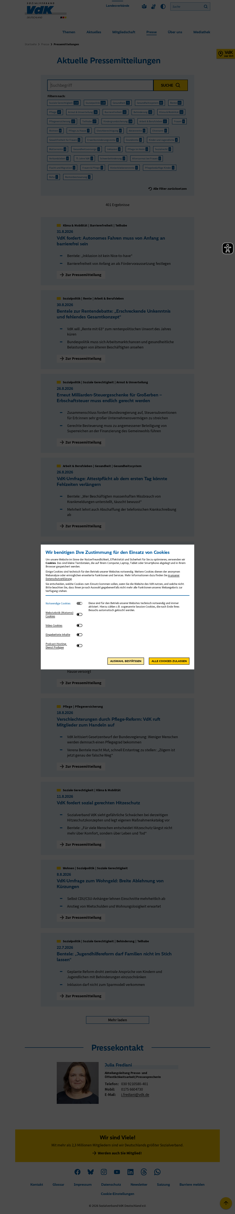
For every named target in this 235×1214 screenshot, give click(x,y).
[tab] (61, 603)
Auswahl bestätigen (125, 661)
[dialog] (117, 607)
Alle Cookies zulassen (169, 661)
